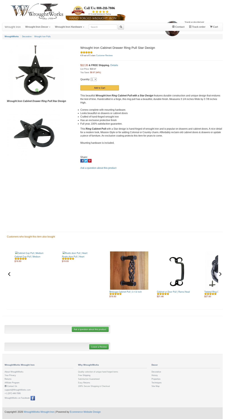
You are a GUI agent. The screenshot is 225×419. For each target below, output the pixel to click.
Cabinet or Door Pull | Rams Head (173, 291)
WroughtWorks (12, 36)
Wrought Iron (13, 26)
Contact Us (12, 386)
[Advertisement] (96, 198)
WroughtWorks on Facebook (17, 398)
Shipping (86, 375)
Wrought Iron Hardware (69, 27)
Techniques (157, 383)
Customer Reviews (104, 55)
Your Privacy (10, 375)
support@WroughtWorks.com (18, 390)
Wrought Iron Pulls (42, 36)
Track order (198, 27)
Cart (215, 27)
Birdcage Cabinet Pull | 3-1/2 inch (125, 291)
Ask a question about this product (98, 168)
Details (114, 65)
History (155, 375)
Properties (156, 379)
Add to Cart (99, 88)
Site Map (155, 386)
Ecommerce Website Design (85, 412)
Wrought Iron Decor (37, 27)
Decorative (27, 36)
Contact (179, 27)
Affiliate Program (12, 383)
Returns (8, 379)
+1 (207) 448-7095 (13, 393)
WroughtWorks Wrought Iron (39, 412)
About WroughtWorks (14, 372)
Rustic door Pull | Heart (73, 256)
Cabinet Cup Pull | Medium (27, 256)
